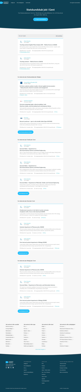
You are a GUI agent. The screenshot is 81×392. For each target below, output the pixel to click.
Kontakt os (26, 374)
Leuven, (25, 118)
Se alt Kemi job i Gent (23, 253)
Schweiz (44, 335)
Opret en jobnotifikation (41, 19)
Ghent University (27, 41)
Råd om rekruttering (64, 372)
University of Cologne (64, 346)
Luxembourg (45, 341)
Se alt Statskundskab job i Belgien (25, 132)
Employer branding (63, 368)
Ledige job (13, 2)
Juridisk (61, 388)
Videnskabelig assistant (25, 52)
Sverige (44, 328)
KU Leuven (26, 117)
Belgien (27, 42)
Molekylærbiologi (10, 335)
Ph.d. (56, 112)
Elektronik (8, 341)
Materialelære (9, 333)
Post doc (44, 217)
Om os (25, 368)
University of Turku (64, 341)
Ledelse (43, 383)
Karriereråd (28, 2)
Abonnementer (63, 365)
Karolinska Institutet (64, 330)
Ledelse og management (29, 346)
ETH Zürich (62, 335)
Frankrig (44, 346)
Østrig (43, 343)
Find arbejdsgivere (20, 2)
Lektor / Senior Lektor (46, 370)
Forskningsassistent (45, 380)
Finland (44, 330)
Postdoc (43, 365)
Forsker (26, 335)
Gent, (25, 42)
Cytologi (8, 346)
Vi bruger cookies (66, 388)
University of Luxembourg (65, 333)
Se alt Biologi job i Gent (23, 311)
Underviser (26, 337)
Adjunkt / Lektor (24, 95)
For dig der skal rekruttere (75, 2)
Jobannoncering (63, 363)
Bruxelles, (26, 83)
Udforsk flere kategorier (40, 349)
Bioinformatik (9, 339)
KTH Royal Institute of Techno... (66, 339)
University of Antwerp (28, 100)
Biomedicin (8, 343)
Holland (44, 333)
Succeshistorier (63, 370)
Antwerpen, (26, 102)
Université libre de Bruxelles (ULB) (30, 82)
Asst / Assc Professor (46, 372)
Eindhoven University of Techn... (66, 337)
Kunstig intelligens (10, 328)
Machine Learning (10, 326)
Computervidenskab (10, 337)
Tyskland (44, 337)
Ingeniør (26, 339)
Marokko (44, 339)
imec (61, 343)
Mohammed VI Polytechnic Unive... (67, 328)
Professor (59, 127)
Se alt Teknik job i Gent (23, 193)
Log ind (25, 370)
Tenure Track (27, 341)
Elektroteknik (9, 330)
